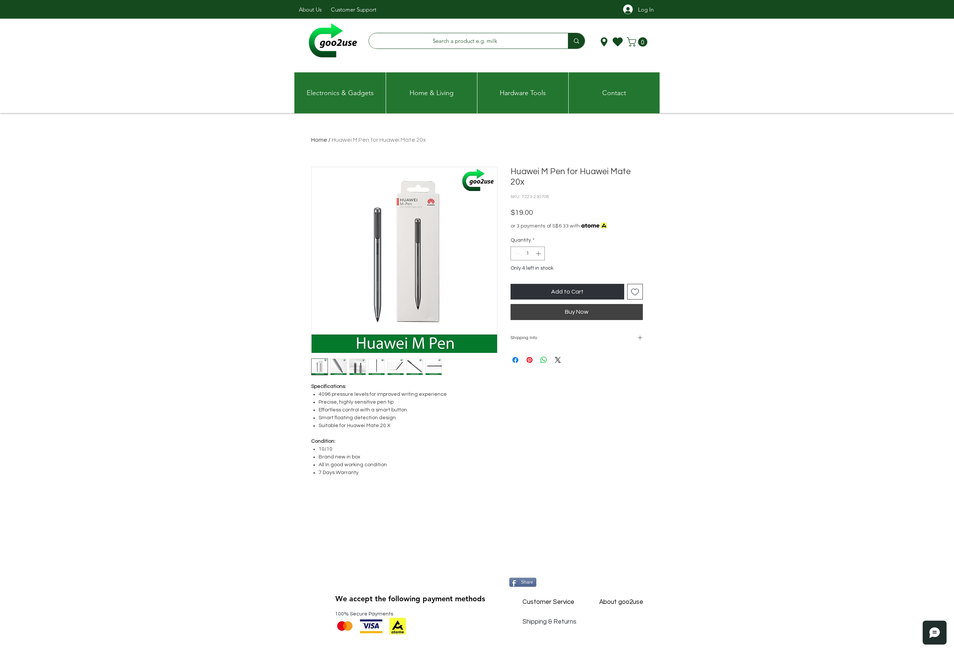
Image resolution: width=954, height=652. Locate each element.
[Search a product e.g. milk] (576, 40)
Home (319, 140)
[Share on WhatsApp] (543, 359)
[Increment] (539, 253)
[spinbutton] (527, 253)
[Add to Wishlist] (635, 292)
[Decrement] (516, 253)
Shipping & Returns (549, 621)
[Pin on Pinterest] (529, 359)
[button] (638, 42)
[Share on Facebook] (515, 359)
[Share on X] (557, 359)
